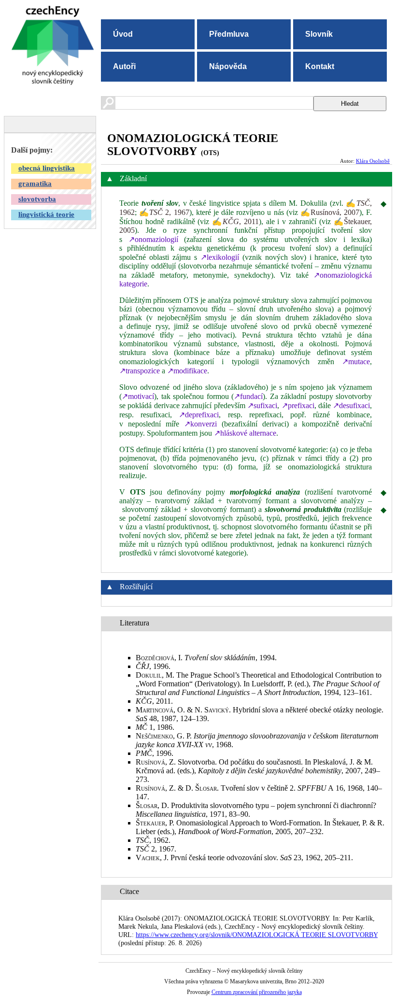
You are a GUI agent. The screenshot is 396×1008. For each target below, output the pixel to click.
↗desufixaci (351, 405)
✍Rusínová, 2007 (329, 212)
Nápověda (228, 66)
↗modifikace (187, 371)
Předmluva (229, 34)
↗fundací (248, 396)
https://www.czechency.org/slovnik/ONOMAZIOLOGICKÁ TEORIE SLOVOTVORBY (257, 934)
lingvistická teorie (46, 214)
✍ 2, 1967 (164, 212)
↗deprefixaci (199, 415)
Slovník (319, 34)
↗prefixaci (298, 405)
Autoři (124, 66)
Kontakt (319, 66)
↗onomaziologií (153, 239)
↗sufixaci (262, 405)
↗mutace (356, 361)
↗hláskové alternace (245, 433)
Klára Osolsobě (373, 161)
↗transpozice (139, 371)
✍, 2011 (235, 221)
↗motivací (138, 396)
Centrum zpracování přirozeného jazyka (257, 992)
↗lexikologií (219, 257)
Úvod (123, 34)
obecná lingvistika (46, 168)
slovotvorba (37, 199)
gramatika (35, 183)
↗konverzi (200, 424)
